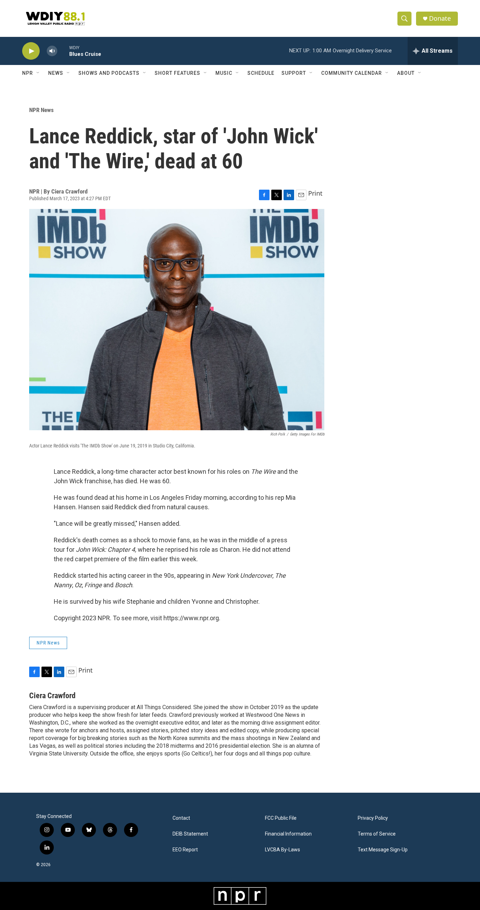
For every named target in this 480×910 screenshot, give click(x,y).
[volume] (52, 51)
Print (315, 193)
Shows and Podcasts (109, 73)
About (406, 73)
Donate (440, 18)
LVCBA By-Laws (282, 849)
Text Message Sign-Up (383, 849)
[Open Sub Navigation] (38, 73)
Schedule (260, 73)
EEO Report (185, 849)
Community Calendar (351, 73)
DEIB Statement (190, 834)
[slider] (63, 50)
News (55, 73)
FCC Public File (281, 818)
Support (293, 73)
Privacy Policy (373, 818)
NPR (27, 73)
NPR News (41, 109)
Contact (181, 818)
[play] (31, 51)
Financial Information (288, 834)
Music (223, 73)
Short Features (177, 73)
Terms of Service (377, 834)
